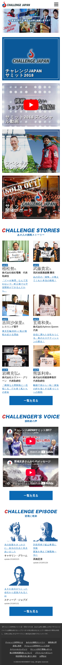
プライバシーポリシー (43, 653)
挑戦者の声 (52, 642)
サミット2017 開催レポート (41, 649)
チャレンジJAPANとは (14, 642)
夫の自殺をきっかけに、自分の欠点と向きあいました (16, 548)
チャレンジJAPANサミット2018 (36, 646)
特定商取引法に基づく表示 (26, 656)
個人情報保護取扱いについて (21, 653)
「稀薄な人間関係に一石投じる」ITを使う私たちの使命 (15, 388)
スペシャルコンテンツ (18, 649)
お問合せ (43, 656)
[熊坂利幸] (46, 356)
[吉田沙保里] (15, 305)
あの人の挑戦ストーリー (35, 642)
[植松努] (15, 251)
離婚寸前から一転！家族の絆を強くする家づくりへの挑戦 (46, 388)
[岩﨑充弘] (15, 356)
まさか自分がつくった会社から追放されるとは (16, 592)
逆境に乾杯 (17, 646)
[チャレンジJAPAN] (31, 21)
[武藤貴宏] (46, 251)
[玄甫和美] (46, 305)
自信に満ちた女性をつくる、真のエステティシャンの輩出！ (46, 338)
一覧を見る (31, 400)
